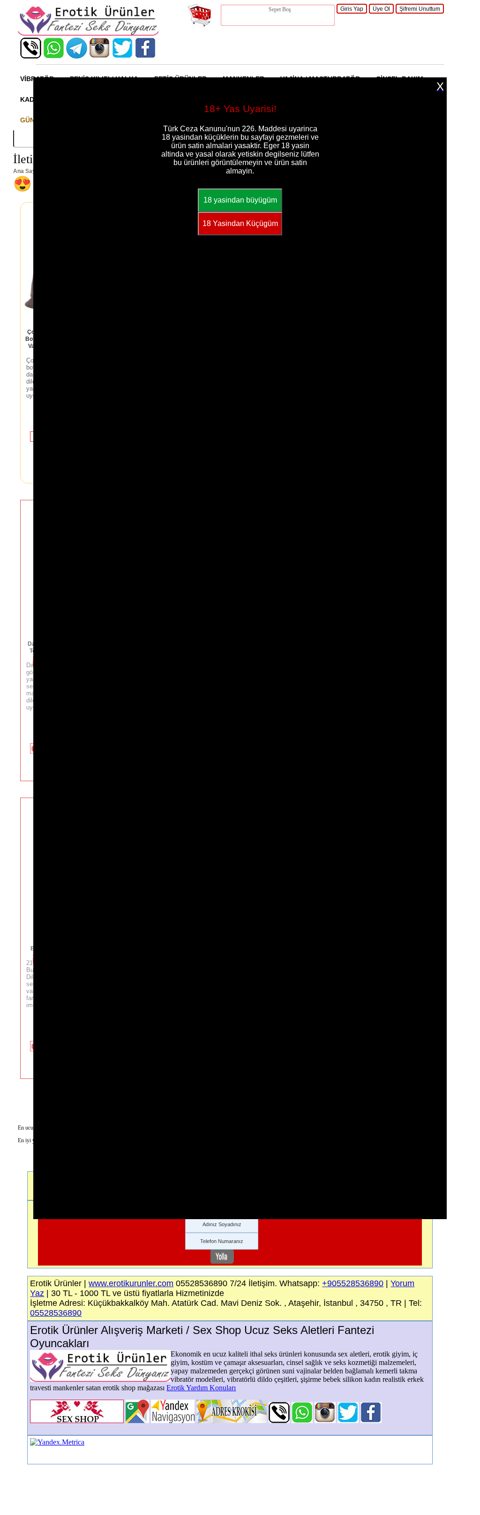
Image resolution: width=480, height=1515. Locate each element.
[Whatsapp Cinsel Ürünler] (53, 56)
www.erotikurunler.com (131, 1283)
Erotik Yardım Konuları (201, 1388)
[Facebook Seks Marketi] (145, 56)
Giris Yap (351, 9)
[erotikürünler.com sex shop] (88, 33)
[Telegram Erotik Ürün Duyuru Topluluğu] (76, 56)
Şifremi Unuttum (419, 9)
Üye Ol (381, 9)
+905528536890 (352, 1283)
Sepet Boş (280, 9)
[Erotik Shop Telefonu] (30, 56)
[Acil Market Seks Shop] (122, 56)
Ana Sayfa (27, 171)
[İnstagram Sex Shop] (99, 56)
